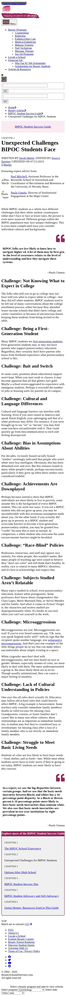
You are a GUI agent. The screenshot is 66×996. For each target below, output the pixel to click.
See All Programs (24, 54)
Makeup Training (24, 45)
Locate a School (16, 57)
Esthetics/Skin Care (25, 38)
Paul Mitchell (19, 176)
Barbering (20, 35)
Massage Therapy (24, 51)
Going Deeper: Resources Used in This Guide (31, 907)
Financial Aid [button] (15, 60)
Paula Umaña (19, 192)
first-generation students (47, 341)
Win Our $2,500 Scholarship (30, 63)
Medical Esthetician (25, 42)
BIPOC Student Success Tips (21, 884)
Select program (9, 989)
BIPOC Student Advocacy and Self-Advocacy (31, 896)
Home (11, 107)
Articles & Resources (19, 69)
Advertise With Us (18, 948)
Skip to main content (14, 3)
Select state (51, 989)
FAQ (11, 929)
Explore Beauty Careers (21, 939)
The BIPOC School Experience (22, 848)
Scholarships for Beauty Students (32, 66)
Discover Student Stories (21, 945)
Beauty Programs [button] (17, 29)
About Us (13, 933)
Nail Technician (23, 48)
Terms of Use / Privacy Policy (24, 951)
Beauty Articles (16, 110)
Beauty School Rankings (21, 942)
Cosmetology (22, 32)
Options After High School (20, 872)
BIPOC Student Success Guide (24, 113)
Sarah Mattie (26, 158)
